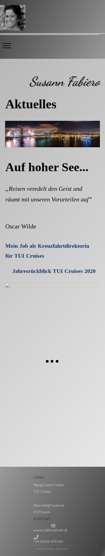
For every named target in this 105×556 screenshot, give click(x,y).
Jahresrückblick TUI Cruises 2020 (54, 271)
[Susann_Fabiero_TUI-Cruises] (76, 409)
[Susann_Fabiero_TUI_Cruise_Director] (76, 381)
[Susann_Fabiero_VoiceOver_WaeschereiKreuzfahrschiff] (29, 437)
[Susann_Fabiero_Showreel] (29, 381)
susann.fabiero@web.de (50, 530)
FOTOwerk (41, 512)
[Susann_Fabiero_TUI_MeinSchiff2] (29, 409)
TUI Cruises (42, 491)
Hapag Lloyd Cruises (48, 485)
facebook (48, 505)
